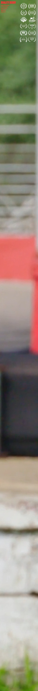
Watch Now (5, 5)
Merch (3, 10)
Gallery (4, 8)
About (3, 11)
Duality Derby (8, 2)
